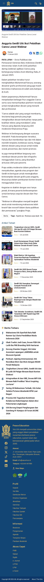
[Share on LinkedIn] (37, 53)
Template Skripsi (19, 538)
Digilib (15, 557)
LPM (14, 568)
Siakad (15, 554)
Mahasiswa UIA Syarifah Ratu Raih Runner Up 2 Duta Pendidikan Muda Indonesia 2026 (21, 335)
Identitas (16, 505)
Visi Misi (16, 491)
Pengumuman (18, 531)
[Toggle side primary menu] (4, 3)
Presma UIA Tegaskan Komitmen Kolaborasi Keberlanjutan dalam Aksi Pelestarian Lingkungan (22, 401)
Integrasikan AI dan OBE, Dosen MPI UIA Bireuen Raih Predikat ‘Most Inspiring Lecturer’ (23, 381)
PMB (14, 551)
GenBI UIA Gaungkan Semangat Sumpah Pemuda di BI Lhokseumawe (26, 286)
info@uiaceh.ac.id (24, 460)
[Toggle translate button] (40, 3)
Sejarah (15, 488)
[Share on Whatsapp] (41, 53)
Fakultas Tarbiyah (19, 508)
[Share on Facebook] (30, 53)
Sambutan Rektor (19, 495)
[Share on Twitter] (34, 53)
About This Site (37, 579)
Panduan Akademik (20, 541)
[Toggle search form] (36, 3)
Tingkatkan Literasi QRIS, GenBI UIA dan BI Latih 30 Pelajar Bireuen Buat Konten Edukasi (28, 229)
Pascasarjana (18, 518)
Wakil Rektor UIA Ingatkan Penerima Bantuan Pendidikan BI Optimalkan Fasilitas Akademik (27, 257)
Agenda (15, 534)
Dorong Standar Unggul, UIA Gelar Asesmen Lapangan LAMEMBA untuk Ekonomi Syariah (22, 352)
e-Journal (16, 561)
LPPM (15, 564)
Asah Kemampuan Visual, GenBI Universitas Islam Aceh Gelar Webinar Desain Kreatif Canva (26, 243)
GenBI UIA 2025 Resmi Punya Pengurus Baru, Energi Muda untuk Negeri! (28, 271)
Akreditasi (16, 501)
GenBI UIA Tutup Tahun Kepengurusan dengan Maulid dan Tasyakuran (27, 300)
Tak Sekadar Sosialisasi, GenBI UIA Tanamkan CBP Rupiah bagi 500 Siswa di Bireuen (28, 314)
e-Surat (15, 571)
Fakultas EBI (17, 515)
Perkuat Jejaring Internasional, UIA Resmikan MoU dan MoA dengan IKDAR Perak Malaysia (23, 362)
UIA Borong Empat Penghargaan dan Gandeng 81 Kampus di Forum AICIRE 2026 (22, 411)
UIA (12, 3)
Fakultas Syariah (19, 512)
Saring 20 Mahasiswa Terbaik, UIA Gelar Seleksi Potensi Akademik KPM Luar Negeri (23, 391)
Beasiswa (16, 528)
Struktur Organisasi (20, 498)
